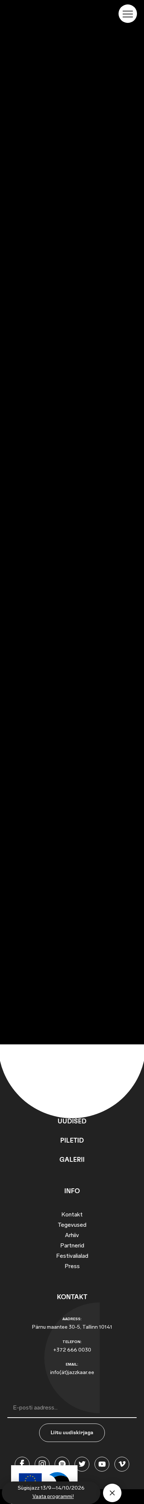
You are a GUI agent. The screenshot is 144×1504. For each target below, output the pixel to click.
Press (72, 1267)
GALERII (72, 1160)
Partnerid (72, 1246)
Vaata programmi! (53, 1497)
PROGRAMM (72, 1102)
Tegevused (72, 1225)
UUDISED (72, 1121)
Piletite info (72, 40)
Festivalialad (72, 1256)
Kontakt (72, 1215)
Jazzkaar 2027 (72, 115)
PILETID (72, 1140)
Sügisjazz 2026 (72, 73)
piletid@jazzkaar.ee (46, 281)
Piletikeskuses (39, 261)
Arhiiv (72, 1236)
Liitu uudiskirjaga (72, 1432)
